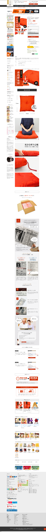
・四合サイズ (8, 522)
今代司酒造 (9, 93)
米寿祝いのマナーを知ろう (24, 518)
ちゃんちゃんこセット (10, 75)
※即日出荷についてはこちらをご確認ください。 (32, 24)
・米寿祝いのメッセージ (24, 520)
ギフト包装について (31, 476)
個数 (28, 26)
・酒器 (14, 523)
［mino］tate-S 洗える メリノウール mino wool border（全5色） (36, 425)
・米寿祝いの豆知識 (24, 522)
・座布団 (14, 521)
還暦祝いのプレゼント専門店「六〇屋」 (33, 489)
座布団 (36, 51)
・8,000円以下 (8, 518)
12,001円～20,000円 (10, 100)
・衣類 (14, 522)
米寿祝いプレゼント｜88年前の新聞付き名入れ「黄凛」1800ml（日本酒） (18, 425)
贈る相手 (9, 58)
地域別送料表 (19, 476)
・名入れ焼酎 (15, 516)
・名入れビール (15, 518)
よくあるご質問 (18, 2)
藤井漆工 (9, 89)
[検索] (25, 4)
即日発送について (22, 2)
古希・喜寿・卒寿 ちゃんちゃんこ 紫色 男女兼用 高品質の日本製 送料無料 (30, 425)
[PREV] (7, 126)
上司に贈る (8, 63)
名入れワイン (9, 70)
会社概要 (7, 516)
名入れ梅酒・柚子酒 (10, 72)
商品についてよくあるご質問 (24, 514)
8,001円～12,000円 (29, 52)
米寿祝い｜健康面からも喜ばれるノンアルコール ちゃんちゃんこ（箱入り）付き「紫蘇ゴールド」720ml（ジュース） (24, 425)
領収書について (30, 39)
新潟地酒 (9, 91)
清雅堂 (9, 84)
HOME (7, 514)
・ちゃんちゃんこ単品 (16, 520)
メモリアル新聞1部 (30, 29)
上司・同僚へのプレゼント (30, 51)
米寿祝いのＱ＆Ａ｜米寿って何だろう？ (25, 521)
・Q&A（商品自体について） (24, 516)
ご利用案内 (15, 2)
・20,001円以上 (8, 520)
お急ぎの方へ (34, 51)
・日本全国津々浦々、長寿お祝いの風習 (25, 523)
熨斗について (30, 481)
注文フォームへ (45, 529)
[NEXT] (13, 126)
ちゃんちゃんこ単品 (10, 77)
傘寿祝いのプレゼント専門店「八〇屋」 (33, 491)
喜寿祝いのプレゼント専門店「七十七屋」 (33, 490)
